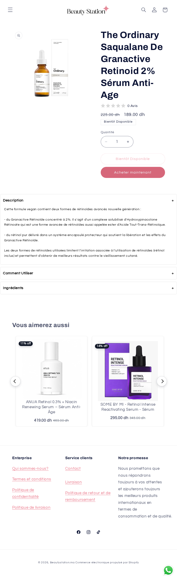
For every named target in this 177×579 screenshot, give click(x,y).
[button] (10, 10)
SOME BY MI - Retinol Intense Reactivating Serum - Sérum (128, 407)
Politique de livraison (31, 507)
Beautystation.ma (62, 562)
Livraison (73, 482)
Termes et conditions (31, 479)
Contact (73, 469)
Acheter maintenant (133, 172)
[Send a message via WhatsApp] (168, 570)
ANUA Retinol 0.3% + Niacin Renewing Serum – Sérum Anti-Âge (51, 407)
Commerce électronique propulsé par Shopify (107, 562)
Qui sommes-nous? (30, 469)
